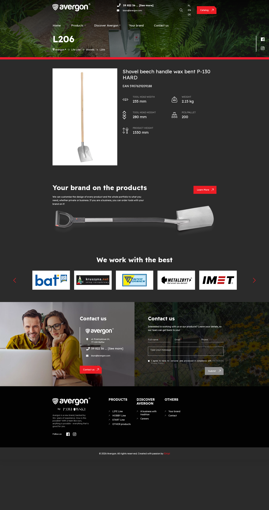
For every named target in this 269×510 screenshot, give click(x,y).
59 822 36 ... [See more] (138, 5)
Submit (212, 371)
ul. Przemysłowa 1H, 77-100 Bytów (100, 340)
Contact (172, 415)
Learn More (203, 189)
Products (77, 25)
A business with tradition (148, 413)
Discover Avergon (106, 25)
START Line (118, 419)
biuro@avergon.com (132, 10)
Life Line (76, 49)
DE (189, 14)
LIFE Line (117, 411)
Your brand (136, 25)
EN (189, 10)
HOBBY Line (119, 415)
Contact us (161, 25)
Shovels (90, 49)
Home (57, 25)
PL (189, 5)
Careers (144, 418)
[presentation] (15, 280)
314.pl (167, 453)
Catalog (204, 10)
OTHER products (121, 424)
